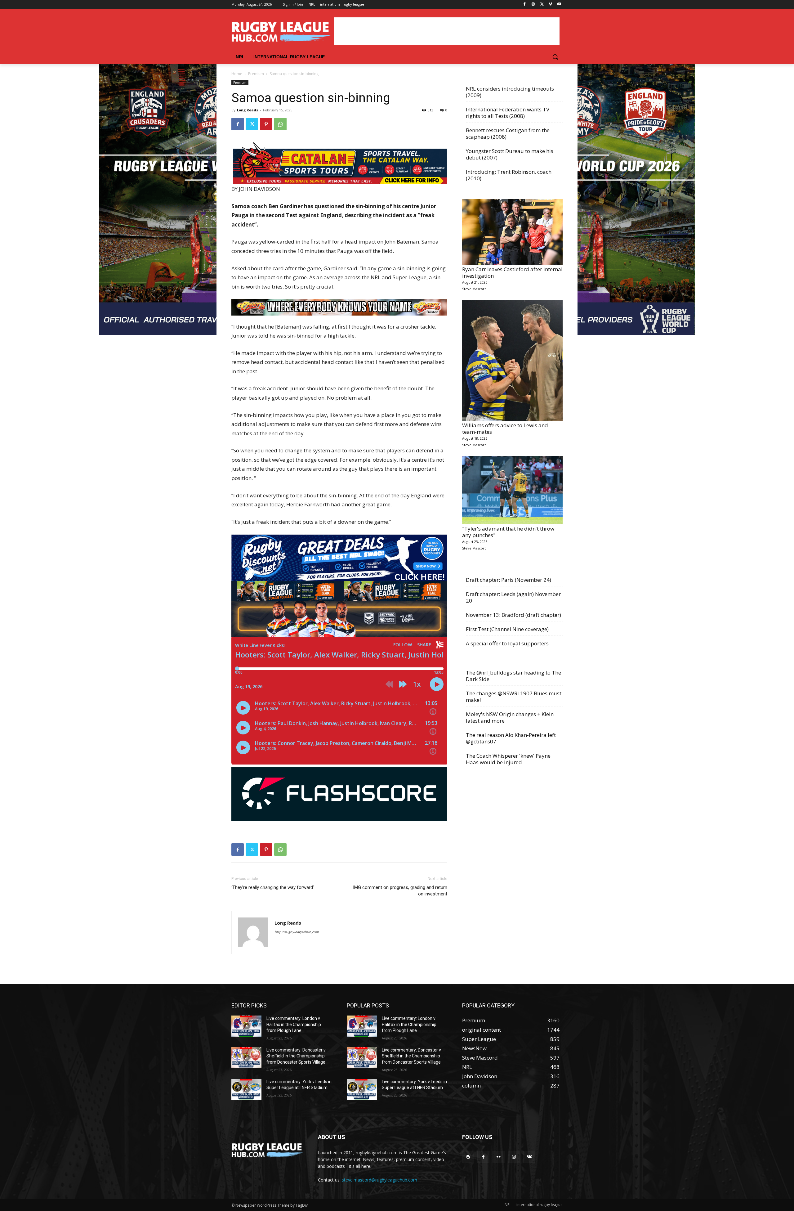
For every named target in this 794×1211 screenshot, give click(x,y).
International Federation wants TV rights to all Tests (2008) (507, 112)
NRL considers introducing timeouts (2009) (510, 92)
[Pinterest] (266, 124)
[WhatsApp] (280, 124)
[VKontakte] (529, 1157)
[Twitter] (542, 4)
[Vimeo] (550, 4)
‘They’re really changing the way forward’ (272, 887)
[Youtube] (559, 4)
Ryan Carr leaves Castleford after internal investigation (512, 272)
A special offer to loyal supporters (507, 643)
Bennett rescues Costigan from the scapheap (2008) (508, 133)
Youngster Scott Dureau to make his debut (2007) (509, 154)
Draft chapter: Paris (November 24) (508, 579)
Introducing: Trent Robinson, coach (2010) (508, 175)
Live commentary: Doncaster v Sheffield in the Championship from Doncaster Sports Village (296, 1056)
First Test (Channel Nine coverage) (507, 629)
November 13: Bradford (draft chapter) (513, 614)
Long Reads (247, 110)
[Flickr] (499, 1157)
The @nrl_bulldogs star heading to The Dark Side (513, 676)
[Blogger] (468, 1157)
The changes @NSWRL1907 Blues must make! (513, 696)
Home (236, 73)
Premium (256, 73)
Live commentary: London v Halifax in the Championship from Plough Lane (293, 1024)
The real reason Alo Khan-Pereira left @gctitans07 (511, 738)
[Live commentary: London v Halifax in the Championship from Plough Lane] (246, 1026)
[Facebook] (524, 4)
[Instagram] (533, 4)
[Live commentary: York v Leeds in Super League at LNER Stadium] (246, 1089)
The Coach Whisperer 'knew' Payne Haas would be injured (508, 759)
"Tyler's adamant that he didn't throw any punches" (508, 532)
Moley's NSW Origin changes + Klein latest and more (510, 717)
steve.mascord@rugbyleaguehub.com (379, 1180)
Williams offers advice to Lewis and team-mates (505, 428)
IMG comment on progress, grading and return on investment (400, 891)
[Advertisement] (447, 31)
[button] (555, 56)
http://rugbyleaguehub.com (296, 932)
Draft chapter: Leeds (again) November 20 (513, 597)
